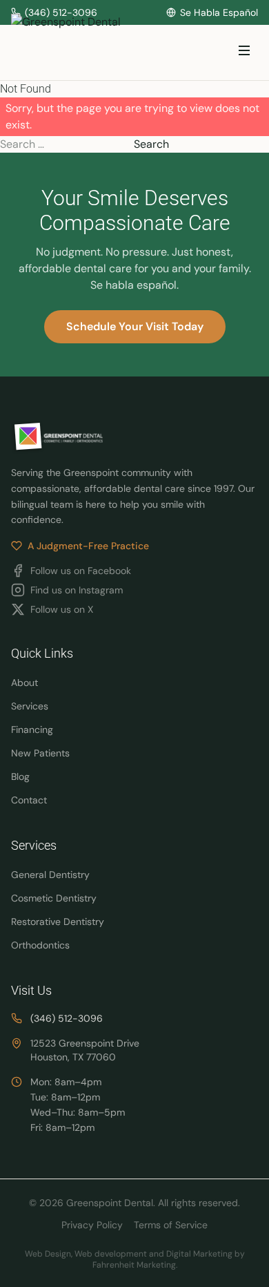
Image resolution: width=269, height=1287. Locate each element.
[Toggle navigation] (244, 53)
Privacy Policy (92, 1225)
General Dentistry (50, 874)
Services (29, 706)
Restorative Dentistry (57, 921)
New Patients (40, 753)
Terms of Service (171, 1225)
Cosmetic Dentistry (54, 898)
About (24, 682)
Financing (32, 729)
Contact (29, 800)
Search (151, 144)
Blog (20, 776)
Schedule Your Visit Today (134, 326)
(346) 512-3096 (66, 1018)
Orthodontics (40, 945)
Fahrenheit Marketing (134, 1264)
